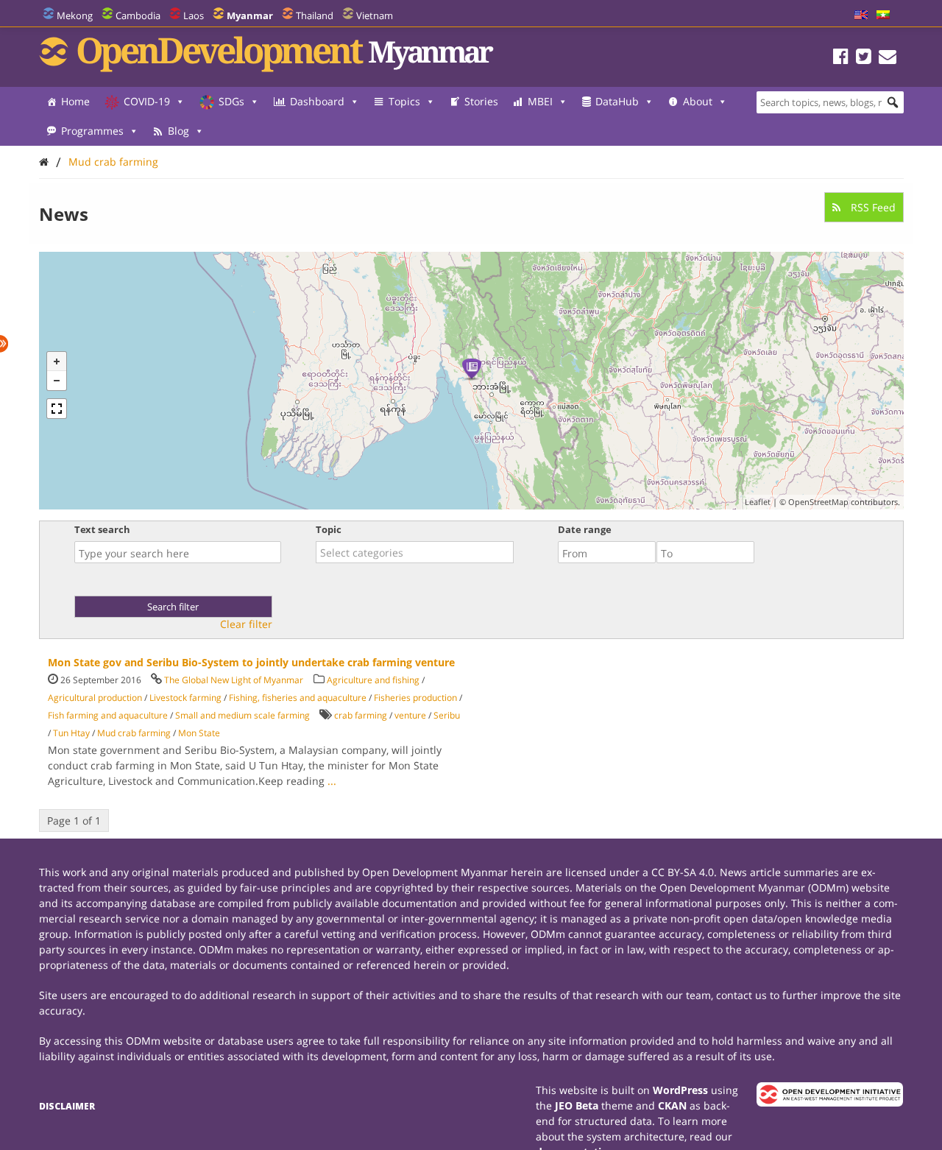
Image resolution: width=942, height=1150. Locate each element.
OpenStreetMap (818, 501)
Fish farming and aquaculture (108, 715)
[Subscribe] (887, 59)
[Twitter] (863, 59)
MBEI (540, 101)
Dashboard (317, 101)
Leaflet (758, 501)
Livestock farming (185, 697)
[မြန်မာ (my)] (883, 15)
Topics (404, 101)
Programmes (92, 131)
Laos (193, 15)
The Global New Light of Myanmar (233, 680)
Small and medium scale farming (242, 715)
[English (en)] (861, 15)
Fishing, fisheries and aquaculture (297, 697)
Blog (178, 131)
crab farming (360, 715)
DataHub (617, 101)
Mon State (199, 733)
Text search (102, 529)
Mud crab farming (113, 162)
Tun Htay (71, 733)
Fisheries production (415, 697)
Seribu (446, 715)
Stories (481, 101)
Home (75, 101)
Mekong (75, 15)
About (697, 101)
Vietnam (374, 15)
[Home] (44, 162)
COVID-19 (147, 101)
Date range (585, 529)
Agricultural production (95, 697)
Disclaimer (67, 1106)
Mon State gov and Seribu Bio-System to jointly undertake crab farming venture (251, 662)
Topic (328, 529)
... (331, 781)
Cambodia (138, 15)
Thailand (314, 15)
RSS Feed (872, 207)
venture (410, 715)
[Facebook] (841, 59)
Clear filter (246, 624)
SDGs (231, 101)
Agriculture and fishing (373, 680)
